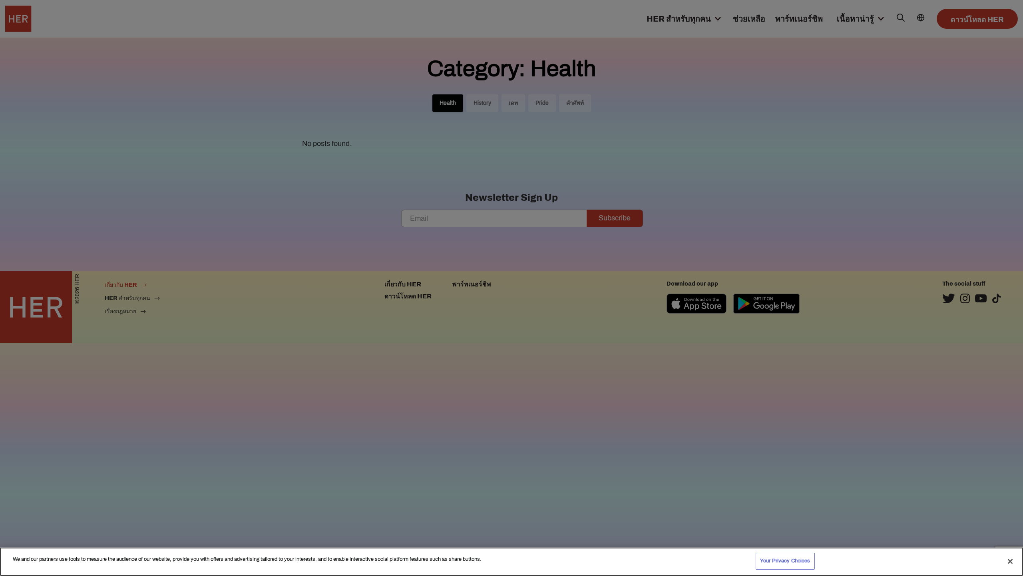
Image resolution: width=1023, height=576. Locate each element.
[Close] (1010, 561)
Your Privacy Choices (785, 561)
